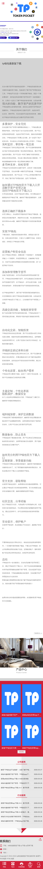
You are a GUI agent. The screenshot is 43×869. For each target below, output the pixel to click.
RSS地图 (3, 859)
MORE (21, 752)
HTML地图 (10, 859)
